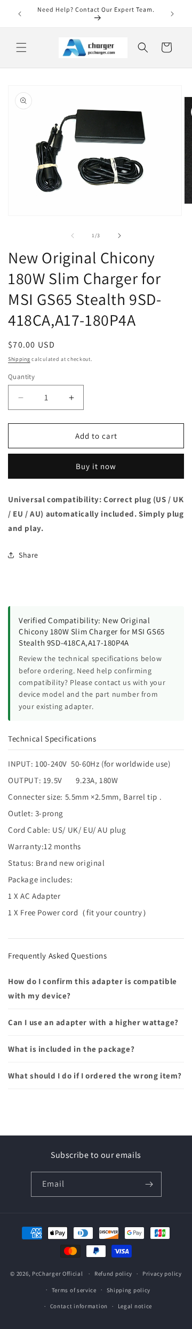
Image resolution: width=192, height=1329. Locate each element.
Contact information (79, 1306)
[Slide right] (119, 235)
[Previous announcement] (19, 14)
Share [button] (28, 555)
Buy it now (96, 466)
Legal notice (135, 1306)
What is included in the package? (71, 1049)
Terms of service (74, 1290)
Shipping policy (129, 1290)
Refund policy (113, 1273)
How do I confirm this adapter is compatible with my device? (92, 988)
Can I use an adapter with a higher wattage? (93, 1022)
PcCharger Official (57, 1273)
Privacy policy (162, 1273)
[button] (21, 47)
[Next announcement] (172, 14)
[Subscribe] (149, 1184)
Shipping (19, 359)
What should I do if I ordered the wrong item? (95, 1075)
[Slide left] (72, 235)
